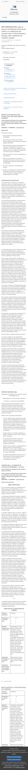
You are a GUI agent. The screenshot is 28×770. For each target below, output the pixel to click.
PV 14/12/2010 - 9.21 (10, 74)
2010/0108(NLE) (14, 52)
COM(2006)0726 (8, 681)
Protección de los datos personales (12, 765)
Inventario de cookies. (20, 767)
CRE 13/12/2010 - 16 (10, 70)
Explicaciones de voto (10, 76)
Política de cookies (7, 767)
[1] (18, 489)
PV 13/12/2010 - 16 (9, 69)
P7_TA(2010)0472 (9, 81)
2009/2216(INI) (10, 221)
